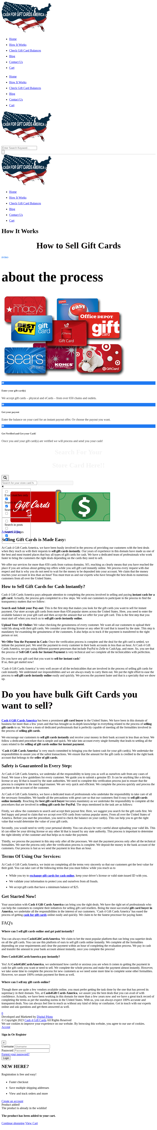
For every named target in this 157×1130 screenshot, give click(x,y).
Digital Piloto (45, 1016)
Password (7, 1050)
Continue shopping (13, 1123)
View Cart (31, 1123)
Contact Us (16, 62)
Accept (6, 1027)
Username (8, 1046)
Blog (12, 56)
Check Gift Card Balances (25, 50)
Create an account (12, 1101)
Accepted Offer (11, 531)
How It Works (17, 44)
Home (13, 39)
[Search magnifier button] (5, 478)
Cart (11, 67)
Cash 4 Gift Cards (35, 1020)
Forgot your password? (15, 1054)
